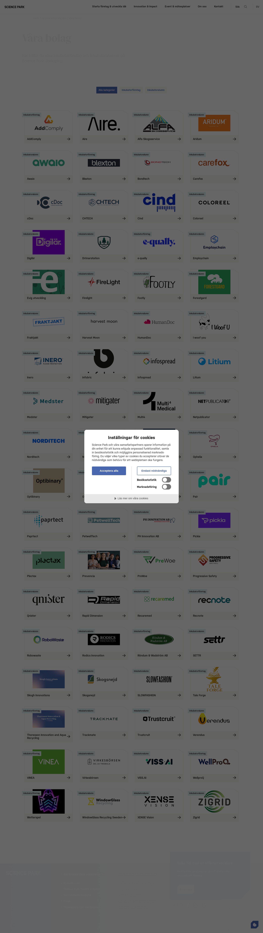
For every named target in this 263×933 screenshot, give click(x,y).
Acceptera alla (109, 470)
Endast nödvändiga (154, 470)
